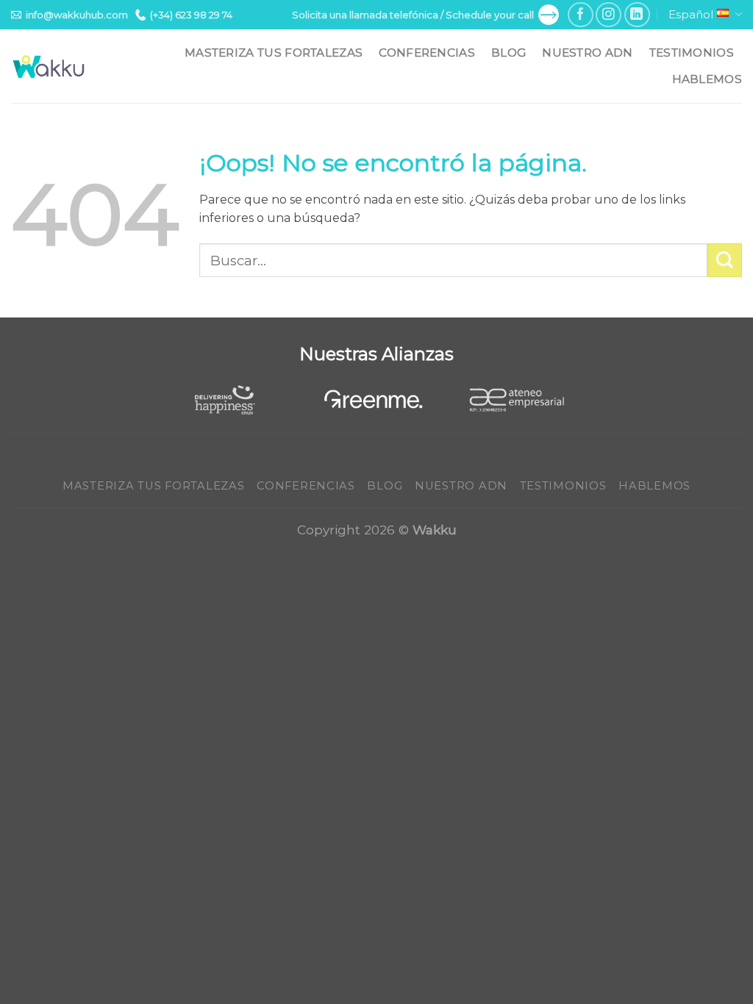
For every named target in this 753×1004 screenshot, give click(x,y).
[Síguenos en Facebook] (580, 15)
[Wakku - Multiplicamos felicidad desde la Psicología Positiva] (49, 66)
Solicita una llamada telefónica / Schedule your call (413, 15)
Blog (508, 53)
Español (690, 14)
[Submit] (724, 260)
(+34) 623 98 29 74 (191, 15)
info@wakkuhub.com (77, 15)
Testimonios (691, 53)
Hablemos (707, 79)
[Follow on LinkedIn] (637, 15)
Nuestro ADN (587, 53)
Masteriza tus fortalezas (274, 53)
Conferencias (427, 53)
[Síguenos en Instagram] (608, 15)
